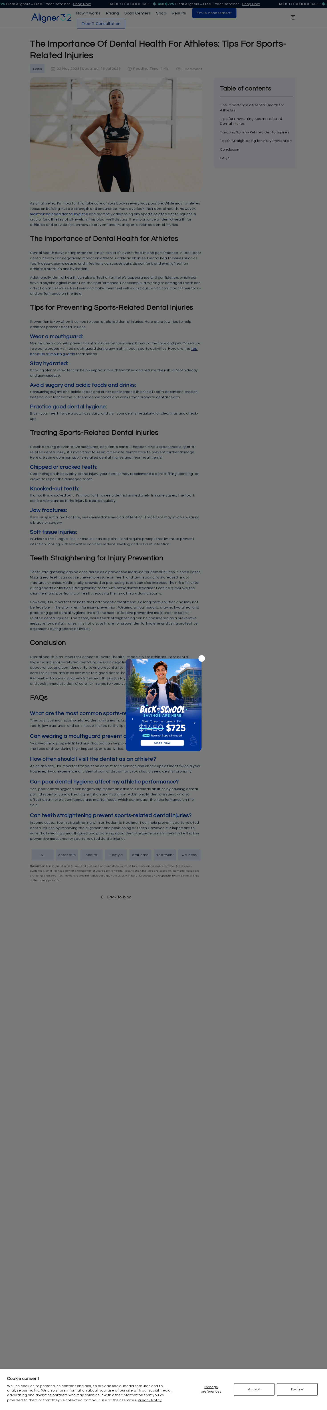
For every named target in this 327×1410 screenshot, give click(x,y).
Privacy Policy (150, 1400)
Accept (254, 1389)
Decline (297, 1389)
